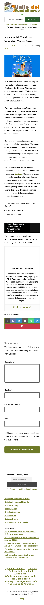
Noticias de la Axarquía (21, 584)
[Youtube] (27, 307)
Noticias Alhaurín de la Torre (17, 499)
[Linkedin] (24, 307)
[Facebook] (17, 307)
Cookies (32, 568)
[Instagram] (14, 307)
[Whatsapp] (30, 307)
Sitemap (8, 581)
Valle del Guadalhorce (14, 24)
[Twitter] (20, 307)
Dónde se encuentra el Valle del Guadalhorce (20, 577)
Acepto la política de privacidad (24, 489)
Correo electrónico (12, 404)
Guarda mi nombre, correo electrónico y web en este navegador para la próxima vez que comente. (21, 436)
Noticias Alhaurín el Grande (16, 502)
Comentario (9, 362)
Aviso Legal (20, 574)
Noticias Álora (10, 509)
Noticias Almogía (11, 505)
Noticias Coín (10, 516)
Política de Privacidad (21, 571)
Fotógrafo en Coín (27, 581)
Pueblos (26, 24)
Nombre (8, 390)
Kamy (22, 599)
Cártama (34, 24)
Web (6, 419)
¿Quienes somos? (15, 568)
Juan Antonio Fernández (17, 46)
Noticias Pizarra (11, 519)
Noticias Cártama (12, 512)
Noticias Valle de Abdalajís (16, 522)
